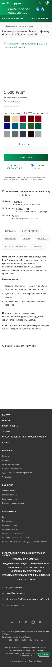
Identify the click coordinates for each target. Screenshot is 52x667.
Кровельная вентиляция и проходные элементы (23, 554)
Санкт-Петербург (13, 605)
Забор (33, 579)
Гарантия (38, 246)
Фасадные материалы (14, 575)
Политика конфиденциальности (15, 538)
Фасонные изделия (39, 575)
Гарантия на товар (9, 499)
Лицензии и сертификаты (12, 469)
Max (33, 622)
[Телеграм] (37, 9)
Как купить (10, 239)
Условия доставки (9, 495)
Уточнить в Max (39, 167)
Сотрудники (7, 477)
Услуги (6, 431)
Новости (5, 456)
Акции (5, 442)
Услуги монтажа (39, 19)
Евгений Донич (35, 661)
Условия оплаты (9, 491)
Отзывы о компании (10, 464)
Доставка (42, 239)
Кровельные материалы (26, 559)
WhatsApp (26, 622)
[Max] (42, 9)
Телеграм (19, 622)
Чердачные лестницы (14, 563)
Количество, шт (26, 144)
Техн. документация (15, 246)
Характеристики (30, 231)
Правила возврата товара (13, 503)
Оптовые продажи (9, 525)
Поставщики (7, 521)
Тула (24, 13)
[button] (7, 149)
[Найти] (39, 3)
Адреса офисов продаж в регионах (17, 473)
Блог (4, 517)
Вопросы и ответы (9, 529)
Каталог (6, 415)
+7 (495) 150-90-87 (18, 9)
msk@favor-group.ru (15, 593)
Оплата (26, 239)
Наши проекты (10, 426)
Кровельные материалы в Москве (16, 637)
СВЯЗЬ (45, 654)
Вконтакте (12, 622)
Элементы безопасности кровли (26, 567)
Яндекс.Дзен (40, 622)
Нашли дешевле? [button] (14, 101)
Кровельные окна (40, 563)
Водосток (21, 579)
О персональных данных (12, 534)
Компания (7, 451)
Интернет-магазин (13, 19)
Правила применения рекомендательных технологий (24, 542)
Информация (9, 511)
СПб (19, 13)
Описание (10, 231)
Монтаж (6, 420)
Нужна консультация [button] (14, 167)
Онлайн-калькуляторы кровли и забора (24, 437)
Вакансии (6, 460)
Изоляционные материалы (26, 571)
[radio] (7, 118)
